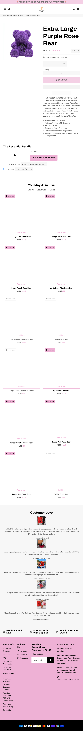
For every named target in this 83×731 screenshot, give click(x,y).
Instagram (24, 658)
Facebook (23, 651)
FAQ (4, 658)
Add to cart (21, 233)
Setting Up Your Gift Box (7, 668)
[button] (61, 87)
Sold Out (21, 335)
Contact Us (7, 710)
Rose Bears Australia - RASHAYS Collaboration (8, 697)
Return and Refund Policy (8, 705)
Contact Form (71, 672)
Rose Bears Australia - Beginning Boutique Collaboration (8, 684)
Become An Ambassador (7, 662)
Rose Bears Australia (10, 15)
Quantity (46, 69)
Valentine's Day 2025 (8, 674)
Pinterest (23, 655)
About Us (6, 654)
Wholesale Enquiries (7, 649)
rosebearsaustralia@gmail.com (68, 679)
